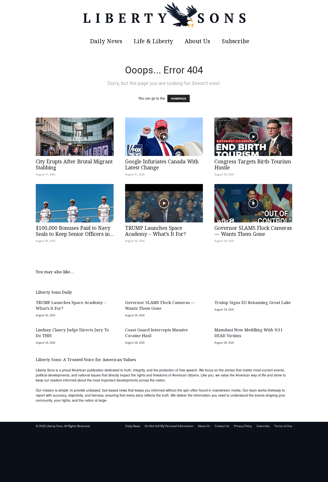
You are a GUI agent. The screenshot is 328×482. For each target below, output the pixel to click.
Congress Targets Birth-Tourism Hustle (252, 165)
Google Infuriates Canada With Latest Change (162, 165)
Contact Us (222, 426)
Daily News (106, 41)
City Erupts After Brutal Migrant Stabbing (74, 165)
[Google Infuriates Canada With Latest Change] (164, 137)
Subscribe (235, 41)
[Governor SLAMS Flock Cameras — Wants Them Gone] (253, 203)
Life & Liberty (153, 41)
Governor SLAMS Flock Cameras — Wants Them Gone (253, 231)
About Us (197, 41)
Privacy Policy (243, 426)
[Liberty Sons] (164, 18)
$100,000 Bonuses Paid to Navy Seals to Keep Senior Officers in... (74, 231)
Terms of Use (283, 426)
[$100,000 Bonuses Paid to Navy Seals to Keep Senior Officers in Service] (75, 203)
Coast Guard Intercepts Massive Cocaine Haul (156, 333)
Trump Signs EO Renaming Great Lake (252, 303)
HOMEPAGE (178, 98)
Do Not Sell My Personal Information (169, 426)
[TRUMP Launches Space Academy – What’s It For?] (164, 203)
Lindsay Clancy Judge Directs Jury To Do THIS (72, 333)
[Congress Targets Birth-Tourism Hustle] (253, 137)
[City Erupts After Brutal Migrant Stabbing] (75, 137)
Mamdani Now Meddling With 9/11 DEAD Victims (248, 333)
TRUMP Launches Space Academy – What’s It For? (155, 231)
